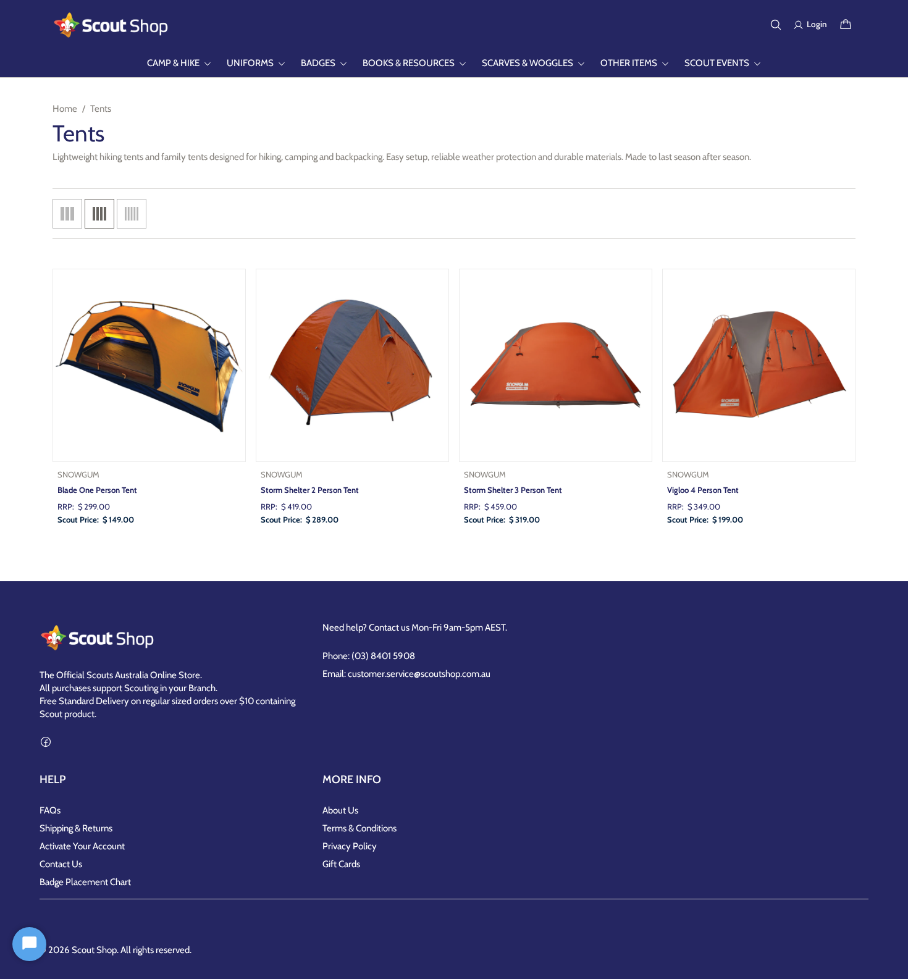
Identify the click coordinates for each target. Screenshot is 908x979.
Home (65, 108)
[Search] (776, 25)
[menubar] (454, 63)
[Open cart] (845, 25)
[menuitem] (179, 63)
